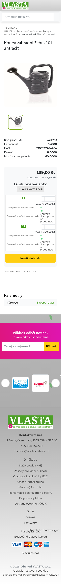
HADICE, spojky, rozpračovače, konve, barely (26, 31)
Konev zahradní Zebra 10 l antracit (39, 34)
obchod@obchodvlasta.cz (31, 451)
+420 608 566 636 (31, 445)
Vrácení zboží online (30, 481)
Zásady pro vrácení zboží (30, 471)
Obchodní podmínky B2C (30, 476)
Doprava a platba (30, 498)
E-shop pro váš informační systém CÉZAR (31, 574)
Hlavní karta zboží (31, 189)
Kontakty (30, 522)
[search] (56, 17)
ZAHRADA (11, 28)
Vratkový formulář (31, 487)
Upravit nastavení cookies (30, 570)
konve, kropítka (12, 34)
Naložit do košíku (31, 258)
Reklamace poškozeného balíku (30, 492)
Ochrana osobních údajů (30, 503)
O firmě (30, 517)
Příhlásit (51, 346)
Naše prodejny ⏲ (30, 465)
